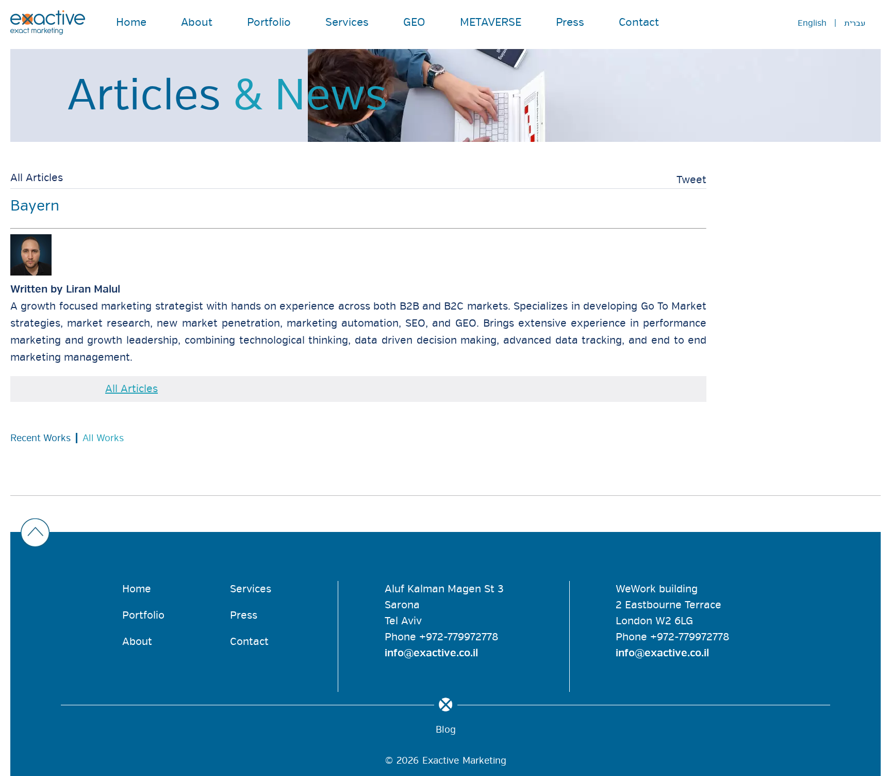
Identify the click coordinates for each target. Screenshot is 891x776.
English (812, 23)
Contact (639, 22)
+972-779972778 (458, 636)
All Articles (36, 178)
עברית (854, 23)
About (196, 22)
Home (131, 22)
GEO (414, 22)
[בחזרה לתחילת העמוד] (443, 533)
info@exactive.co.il (431, 652)
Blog (446, 729)
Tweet (691, 179)
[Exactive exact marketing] (47, 22)
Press (570, 22)
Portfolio (269, 22)
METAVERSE (490, 22)
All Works (103, 438)
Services (347, 22)
